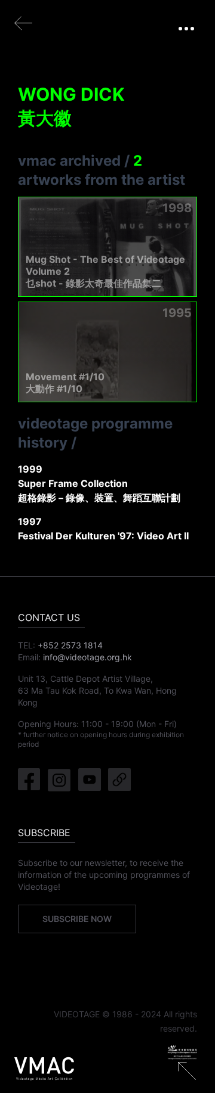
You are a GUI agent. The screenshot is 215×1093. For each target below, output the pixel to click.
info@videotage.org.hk (87, 657)
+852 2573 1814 (70, 645)
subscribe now (77, 919)
